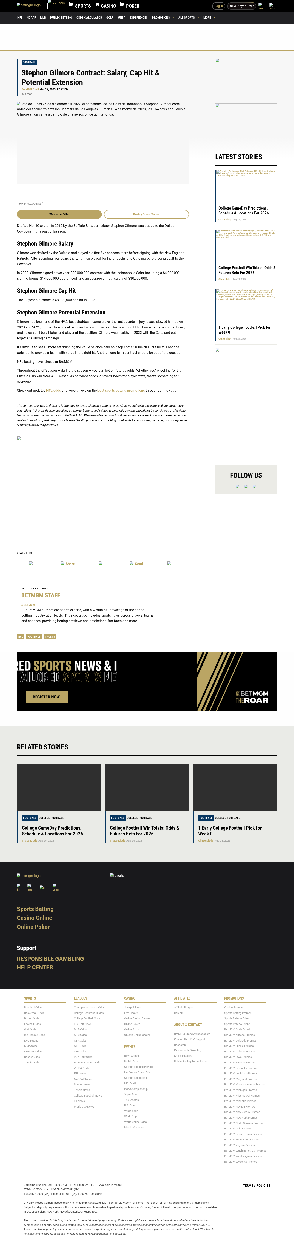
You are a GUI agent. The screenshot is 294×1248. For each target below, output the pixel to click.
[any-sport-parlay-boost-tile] (246, 124)
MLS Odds (80, 1035)
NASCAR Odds (33, 1051)
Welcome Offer (59, 214)
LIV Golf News (83, 1024)
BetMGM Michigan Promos (240, 1090)
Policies (263, 1185)
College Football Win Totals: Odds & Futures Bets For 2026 (247, 270)
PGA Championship (136, 1089)
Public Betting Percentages (190, 1061)
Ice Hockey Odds (34, 1035)
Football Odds (32, 1024)
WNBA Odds (81, 1068)
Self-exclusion (183, 1055)
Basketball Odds (34, 1013)
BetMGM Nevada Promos (239, 1106)
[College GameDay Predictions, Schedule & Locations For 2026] (59, 787)
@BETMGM (28, 605)
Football (29, 62)
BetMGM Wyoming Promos (240, 1161)
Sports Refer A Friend (237, 1018)
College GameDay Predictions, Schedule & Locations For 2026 (243, 211)
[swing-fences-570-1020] (246, 403)
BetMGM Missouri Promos (240, 1101)
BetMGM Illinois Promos (239, 1046)
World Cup (130, 1116)
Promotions (161, 18)
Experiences (139, 18)
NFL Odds (80, 1046)
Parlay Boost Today (146, 214)
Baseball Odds (33, 1007)
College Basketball (135, 1078)
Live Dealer (131, 1013)
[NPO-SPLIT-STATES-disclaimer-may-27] (103, 484)
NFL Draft (130, 1083)
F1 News (79, 1101)
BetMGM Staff (30, 89)
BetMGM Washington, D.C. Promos (245, 1150)
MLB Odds (80, 1029)
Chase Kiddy (224, 219)
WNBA (121, 18)
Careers (179, 1013)
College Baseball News (88, 1095)
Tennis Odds (31, 1062)
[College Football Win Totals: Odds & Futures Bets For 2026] (147, 787)
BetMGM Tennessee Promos (241, 1139)
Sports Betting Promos (238, 1013)
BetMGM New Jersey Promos (242, 1112)
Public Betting (61, 18)
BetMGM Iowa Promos (238, 1057)
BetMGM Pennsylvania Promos (243, 1134)
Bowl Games (132, 1055)
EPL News (80, 1073)
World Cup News (84, 1106)
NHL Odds (80, 1051)
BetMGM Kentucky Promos (240, 1068)
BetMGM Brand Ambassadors (192, 1033)
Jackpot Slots (132, 1007)
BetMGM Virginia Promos (239, 1145)
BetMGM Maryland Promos (240, 1079)
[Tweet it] (34, 563)
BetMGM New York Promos (241, 1117)
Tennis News (82, 1090)
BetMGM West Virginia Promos (243, 1156)
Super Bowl (131, 1094)
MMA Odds (31, 1046)
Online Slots (131, 1029)
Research (180, 1044)
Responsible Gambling (50, 959)
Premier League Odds (87, 1062)
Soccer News (82, 1084)
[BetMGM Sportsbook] (32, 6)
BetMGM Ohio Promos (237, 1128)
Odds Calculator (89, 18)
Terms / (249, 1185)
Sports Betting (35, 909)
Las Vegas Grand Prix (137, 1072)
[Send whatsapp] (137, 563)
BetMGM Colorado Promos (240, 1040)
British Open (131, 1061)
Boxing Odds (31, 1018)
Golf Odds (30, 1029)
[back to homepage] (56, 6)
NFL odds (53, 390)
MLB (43, 18)
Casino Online (34, 918)
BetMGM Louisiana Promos (241, 1073)
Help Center (35, 967)
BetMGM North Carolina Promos (243, 1123)
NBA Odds (80, 1040)
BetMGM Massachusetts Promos (244, 1084)
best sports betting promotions (121, 390)
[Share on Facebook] (68, 563)
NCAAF (31, 18)
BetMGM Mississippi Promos (242, 1095)
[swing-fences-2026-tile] (246, 78)
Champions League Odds (89, 1007)
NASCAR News (83, 1079)
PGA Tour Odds (83, 1057)
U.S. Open (130, 1105)
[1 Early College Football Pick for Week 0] (235, 787)
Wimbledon (131, 1110)
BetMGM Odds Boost (237, 1029)
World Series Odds (135, 1121)
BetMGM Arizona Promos (239, 1035)
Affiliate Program (184, 1007)
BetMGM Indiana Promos (239, 1051)
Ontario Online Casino (137, 1035)
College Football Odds (87, 1018)
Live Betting (31, 1040)
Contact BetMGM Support (189, 1039)
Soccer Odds (32, 1057)
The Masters (132, 1100)
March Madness (134, 1127)
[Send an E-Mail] (103, 563)
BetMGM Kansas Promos (239, 1062)
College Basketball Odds (89, 1013)
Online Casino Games (137, 1018)
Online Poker (33, 927)
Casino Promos (233, 1007)
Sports (50, 636)
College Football (51, 818)
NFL (19, 18)
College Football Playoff (138, 1067)
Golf (109, 18)
